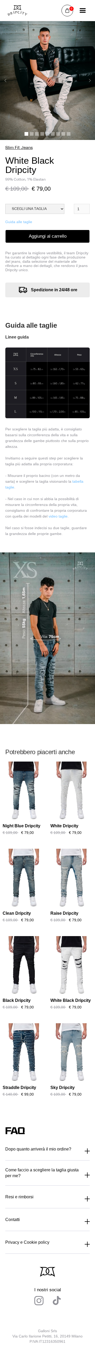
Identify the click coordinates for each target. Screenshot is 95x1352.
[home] (17, 10)
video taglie (58, 516)
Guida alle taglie (18, 222)
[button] (67, 10)
